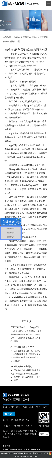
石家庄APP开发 (15, 449)
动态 (38, 407)
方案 (31, 407)
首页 (16, 37)
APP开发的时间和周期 (21, 366)
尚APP (5, 449)
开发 (18, 407)
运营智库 (25, 37)
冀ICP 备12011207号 (40, 453)
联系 (45, 407)
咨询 (10, 413)
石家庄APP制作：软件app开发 (25, 327)
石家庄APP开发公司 (32, 449)
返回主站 (44, 434)
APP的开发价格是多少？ (22, 347)
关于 (11, 407)
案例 (25, 407)
